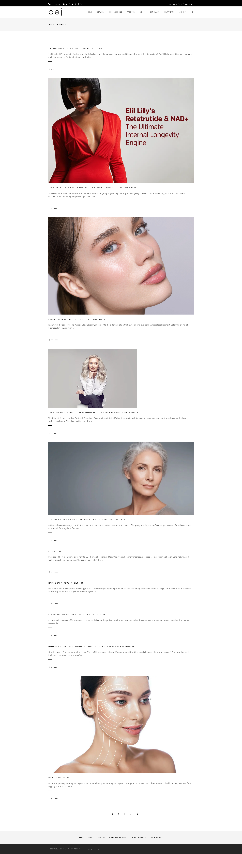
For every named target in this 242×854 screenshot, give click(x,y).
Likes (53, 69)
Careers (101, 837)
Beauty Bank (169, 12)
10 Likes (54, 604)
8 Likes (54, 209)
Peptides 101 (55, 551)
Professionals (115, 12)
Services (100, 12)
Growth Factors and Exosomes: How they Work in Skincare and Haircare (92, 646)
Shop (142, 12)
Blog (81, 837)
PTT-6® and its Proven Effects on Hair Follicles (76, 614)
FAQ (180, 4)
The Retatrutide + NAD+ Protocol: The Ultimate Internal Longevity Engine (92, 188)
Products (131, 12)
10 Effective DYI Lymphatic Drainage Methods (75, 48)
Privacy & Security (139, 837)
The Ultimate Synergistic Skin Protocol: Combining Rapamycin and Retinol (93, 412)
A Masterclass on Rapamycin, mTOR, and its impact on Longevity (86, 519)
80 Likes (54, 798)
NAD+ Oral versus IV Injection (66, 583)
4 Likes (54, 540)
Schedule (183, 12)
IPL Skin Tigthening (59, 777)
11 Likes (54, 340)
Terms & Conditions (117, 837)
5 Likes (54, 667)
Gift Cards (154, 12)
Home (90, 12)
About (90, 837)
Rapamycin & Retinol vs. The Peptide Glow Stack (76, 319)
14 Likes (54, 572)
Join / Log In (173, 4)
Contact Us (188, 4)
